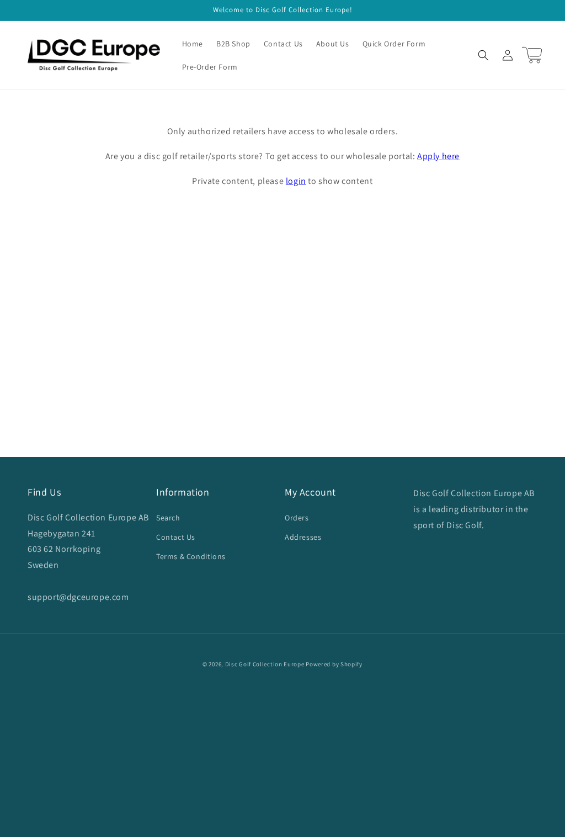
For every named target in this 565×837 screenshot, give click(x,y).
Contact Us (175, 537)
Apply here (438, 156)
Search (168, 518)
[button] (483, 55)
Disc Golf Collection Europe (265, 664)
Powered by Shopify (334, 664)
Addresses (303, 537)
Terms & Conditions (191, 556)
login (296, 181)
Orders (297, 518)
